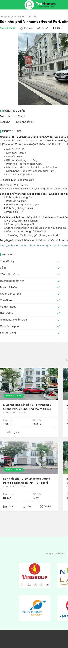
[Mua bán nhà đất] (40, 4)
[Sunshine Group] (34, 608)
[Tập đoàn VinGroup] (34, 575)
